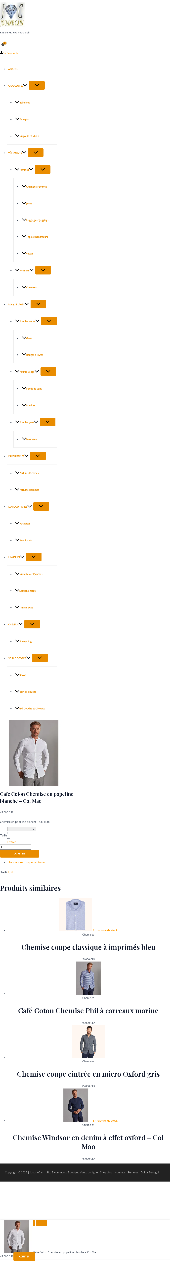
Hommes (24, 270)
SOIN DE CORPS (17, 658)
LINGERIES (14, 557)
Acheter (19, 853)
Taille (3, 835)
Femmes (24, 169)
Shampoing (25, 641)
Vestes (29, 253)
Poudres (30, 405)
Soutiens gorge (27, 590)
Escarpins (24, 119)
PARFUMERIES (16, 456)
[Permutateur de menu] (37, 85)
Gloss (29, 338)
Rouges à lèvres (34, 354)
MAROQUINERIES (17, 506)
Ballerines (24, 102)
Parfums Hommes (29, 489)
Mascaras (31, 439)
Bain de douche (27, 691)
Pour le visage (27, 371)
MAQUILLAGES (16, 304)
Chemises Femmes (36, 186)
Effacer (11, 842)
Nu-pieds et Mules (29, 136)
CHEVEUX (13, 624)
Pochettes (24, 523)
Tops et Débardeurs (37, 236)
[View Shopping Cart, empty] (3, 44)
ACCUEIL (13, 69)
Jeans (29, 203)
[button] (25, 85)
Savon (22, 675)
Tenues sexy (26, 607)
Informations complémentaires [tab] (26, 862)
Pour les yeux (26, 422)
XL (12, 872)
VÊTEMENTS (15, 152)
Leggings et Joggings (37, 220)
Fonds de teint (34, 388)
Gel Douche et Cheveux (32, 708)
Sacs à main (25, 540)
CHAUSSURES (15, 85)
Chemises (31, 287)
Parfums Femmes (29, 473)
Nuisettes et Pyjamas (30, 574)
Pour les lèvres (27, 321)
